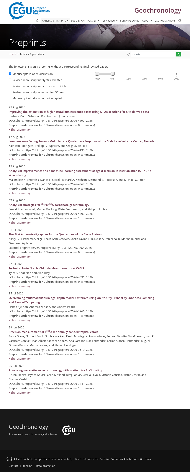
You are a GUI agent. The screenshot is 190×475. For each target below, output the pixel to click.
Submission (78, 20)
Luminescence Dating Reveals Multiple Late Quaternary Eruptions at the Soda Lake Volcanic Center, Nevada (81, 141)
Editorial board (129, 20)
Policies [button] (92, 20)
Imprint (27, 466)
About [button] (146, 20)
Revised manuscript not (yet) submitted (37, 80)
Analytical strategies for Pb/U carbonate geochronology (49, 204)
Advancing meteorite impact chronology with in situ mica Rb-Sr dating (55, 370)
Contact (13, 466)
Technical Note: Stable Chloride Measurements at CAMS (46, 268)
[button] (128, 54)
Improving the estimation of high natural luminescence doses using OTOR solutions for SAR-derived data (79, 112)
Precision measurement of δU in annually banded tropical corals (53, 332)
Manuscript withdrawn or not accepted (37, 98)
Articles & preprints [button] (54, 20)
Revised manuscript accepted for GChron (38, 92)
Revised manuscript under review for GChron (41, 86)
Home (12, 54)
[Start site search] (178, 54)
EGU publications (165, 20)
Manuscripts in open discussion (32, 74)
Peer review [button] (109, 20)
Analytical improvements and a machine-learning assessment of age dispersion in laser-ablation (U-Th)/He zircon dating (80, 173)
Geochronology (157, 10)
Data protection (45, 466)
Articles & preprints (32, 54)
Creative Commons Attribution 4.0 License (126, 459)
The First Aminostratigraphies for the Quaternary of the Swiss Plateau (55, 234)
